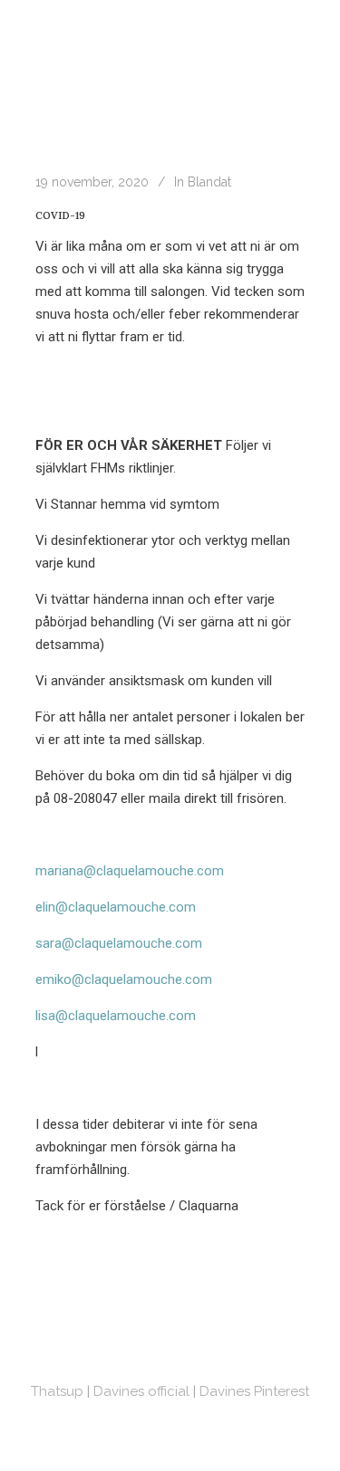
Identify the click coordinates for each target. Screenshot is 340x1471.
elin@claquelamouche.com (115, 907)
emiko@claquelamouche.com (123, 979)
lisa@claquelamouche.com (115, 1016)
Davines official (141, 1391)
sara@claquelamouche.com (118, 943)
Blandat (209, 182)
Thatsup (57, 1391)
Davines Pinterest (254, 1391)
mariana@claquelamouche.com (129, 871)
